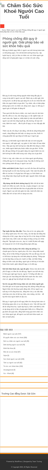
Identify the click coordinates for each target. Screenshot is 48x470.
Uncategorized (8, 370)
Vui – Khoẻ (7, 373)
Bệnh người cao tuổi (14, 30)
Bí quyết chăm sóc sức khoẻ (13, 337)
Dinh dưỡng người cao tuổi (12, 345)
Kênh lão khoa (8, 348)
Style (5, 355)
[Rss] (24, 464)
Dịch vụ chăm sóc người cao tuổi (14, 341)
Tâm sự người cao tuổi (11, 363)
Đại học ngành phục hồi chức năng (24, 251)
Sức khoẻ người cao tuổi (11, 359)
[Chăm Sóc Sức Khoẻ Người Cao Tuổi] (24, 11)
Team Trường (37, 461)
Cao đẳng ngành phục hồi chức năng (15, 234)
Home (3, 30)
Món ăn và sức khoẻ (10, 352)
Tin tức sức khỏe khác (11, 366)
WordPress (18, 461)
